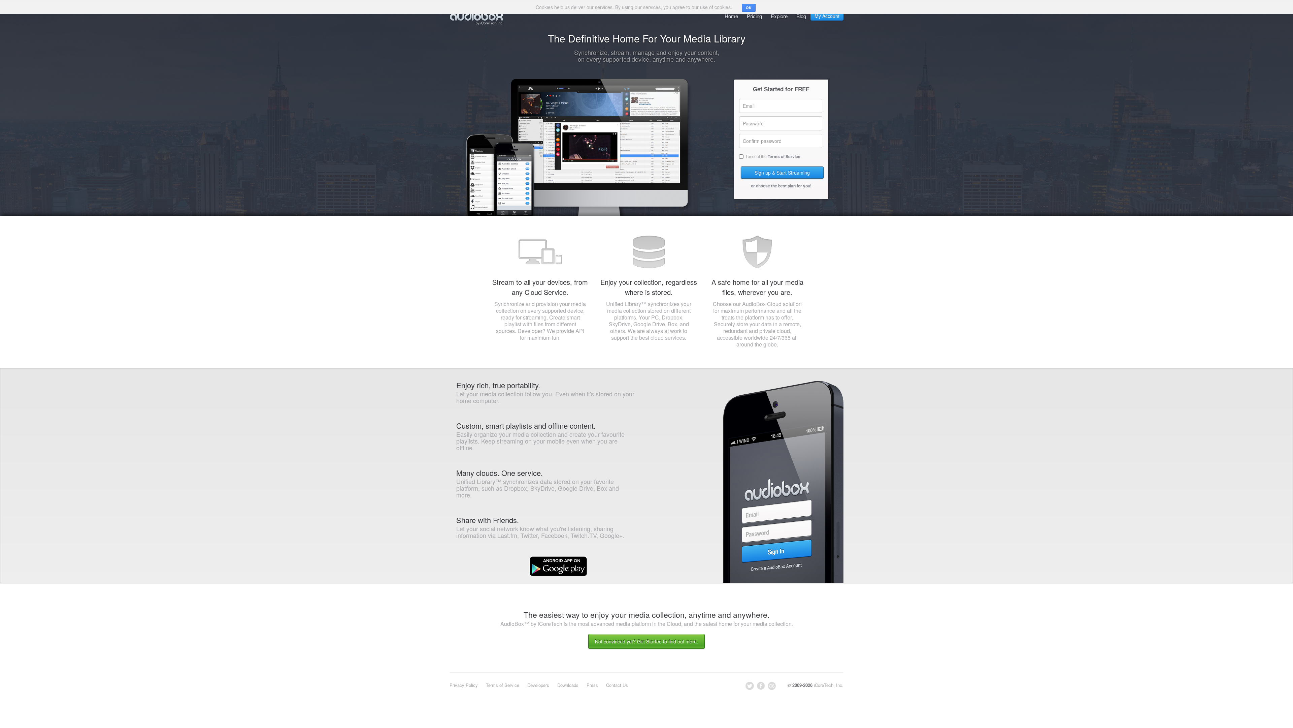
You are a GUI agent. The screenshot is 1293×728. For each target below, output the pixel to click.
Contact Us (617, 685)
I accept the (773, 156)
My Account (827, 15)
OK (749, 7)
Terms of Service (784, 156)
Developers (538, 685)
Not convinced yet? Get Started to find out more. (646, 641)
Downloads (567, 685)
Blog (801, 16)
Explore (779, 16)
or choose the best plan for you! (781, 186)
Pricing (754, 16)
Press (592, 685)
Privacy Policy (464, 685)
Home (731, 16)
